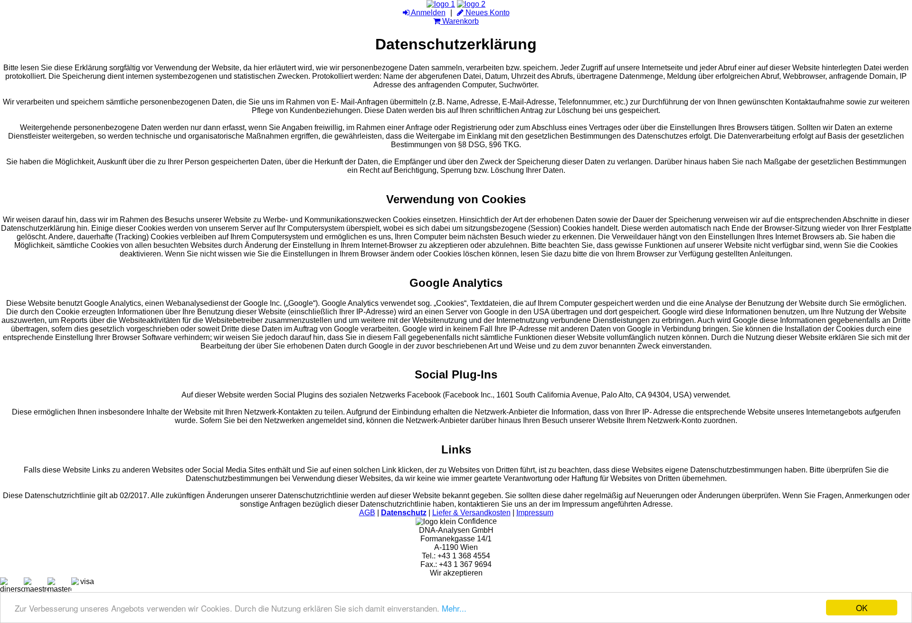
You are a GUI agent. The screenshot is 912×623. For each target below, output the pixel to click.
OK (861, 608)
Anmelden (427, 13)
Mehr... (454, 608)
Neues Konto (487, 13)
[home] (441, 4)
